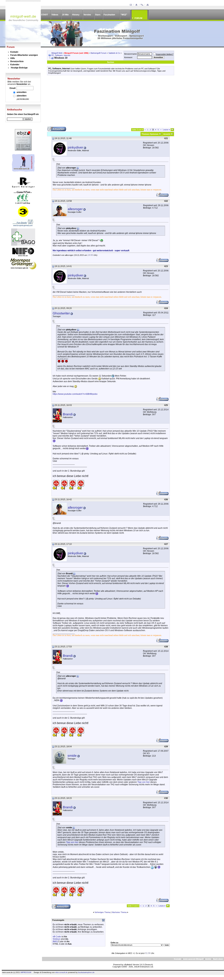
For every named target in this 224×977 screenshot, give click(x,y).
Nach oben (218, 959)
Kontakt (14, 52)
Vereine (87, 14)
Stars (97, 14)
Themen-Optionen (150, 134)
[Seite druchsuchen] (142, 5)
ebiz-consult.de (61, 972)
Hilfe (12, 58)
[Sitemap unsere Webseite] (147, 5)
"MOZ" (124, 14)
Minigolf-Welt (56, 53)
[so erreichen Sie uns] (130, 5)
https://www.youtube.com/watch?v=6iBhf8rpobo (75, 394)
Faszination (109, 14)
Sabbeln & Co (114, 53)
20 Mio (65, 14)
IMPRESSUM (25, 972)
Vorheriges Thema (102, 912)
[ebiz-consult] (23, 150)
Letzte (166, 130)
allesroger (75, 209)
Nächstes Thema (119, 912)
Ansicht (166, 134)
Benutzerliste (17, 61)
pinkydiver (75, 147)
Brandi (68, 414)
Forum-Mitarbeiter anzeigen (24, 55)
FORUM (138, 18)
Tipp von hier (143, 782)
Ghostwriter (61, 313)
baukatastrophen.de (86, 972)
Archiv (208, 959)
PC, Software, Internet (60, 55)
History (75, 14)
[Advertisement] (110, 102)
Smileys (56, 939)
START (44, 14)
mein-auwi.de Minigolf (193, 959)
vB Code (57, 936)
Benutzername (130, 54)
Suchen (110, 62)
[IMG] (55, 941)
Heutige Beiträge (19, 67)
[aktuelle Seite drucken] (136, 5)
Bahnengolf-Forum (98, 53)
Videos (54, 14)
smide (72, 755)
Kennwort (128, 57)
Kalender (14, 64)
